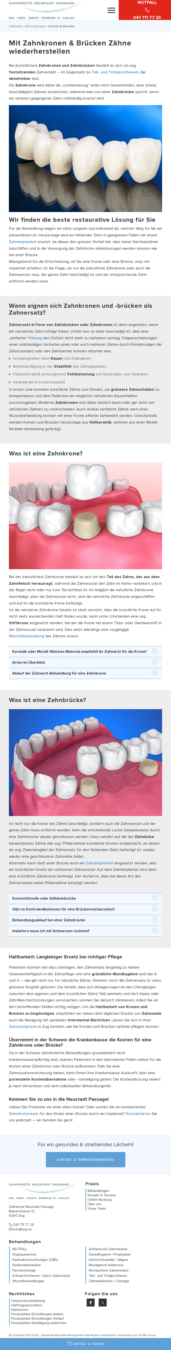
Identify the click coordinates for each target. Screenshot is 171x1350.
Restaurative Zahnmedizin (108, 1270)
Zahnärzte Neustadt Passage (59, 1335)
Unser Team (97, 1208)
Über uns (94, 1204)
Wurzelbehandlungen (28, 1281)
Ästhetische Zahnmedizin (108, 1249)
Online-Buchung (100, 1199)
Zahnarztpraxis (23, 1026)
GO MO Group (147, 1335)
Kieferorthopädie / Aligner (108, 1260)
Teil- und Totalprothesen (115, 72)
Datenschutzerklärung (28, 1301)
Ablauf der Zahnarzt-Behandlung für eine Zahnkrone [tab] (59, 673)
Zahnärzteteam (23, 1113)
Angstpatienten (24, 1254)
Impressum (19, 1309)
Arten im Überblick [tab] (28, 662)
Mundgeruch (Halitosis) (106, 1265)
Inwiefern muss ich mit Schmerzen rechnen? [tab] (51, 931)
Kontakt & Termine (102, 1195)
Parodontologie (24, 1270)
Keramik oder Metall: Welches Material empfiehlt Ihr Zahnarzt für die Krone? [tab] (79, 651)
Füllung (35, 338)
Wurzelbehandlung (26, 636)
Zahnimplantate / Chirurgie (109, 1281)
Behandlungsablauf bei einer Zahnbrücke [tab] (48, 920)
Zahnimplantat (23, 241)
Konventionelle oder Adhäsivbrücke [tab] (44, 898)
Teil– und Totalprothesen (108, 1275)
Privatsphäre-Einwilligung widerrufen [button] (39, 1323)
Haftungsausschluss (26, 1305)
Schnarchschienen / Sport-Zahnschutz (41, 1275)
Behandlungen (35, 26)
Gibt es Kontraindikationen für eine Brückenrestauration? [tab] (63, 909)
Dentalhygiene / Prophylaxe (109, 1254)
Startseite (15, 26)
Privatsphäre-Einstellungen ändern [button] (37, 1314)
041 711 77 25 (23, 1224)
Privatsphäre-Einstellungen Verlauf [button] (37, 1318)
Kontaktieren (138, 1113)
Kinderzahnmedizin (26, 1265)
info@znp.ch (22, 1229)
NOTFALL (19, 1249)
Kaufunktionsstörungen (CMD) (35, 1260)
